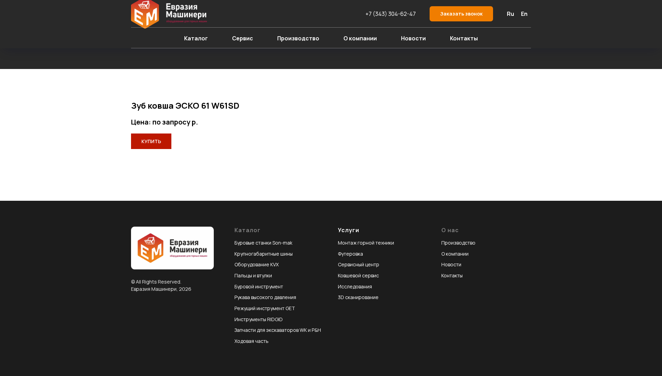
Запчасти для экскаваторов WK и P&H (277, 330)
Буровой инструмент (258, 286)
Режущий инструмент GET (264, 308)
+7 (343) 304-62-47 (390, 14)
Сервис (242, 38)
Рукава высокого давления (265, 297)
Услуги (348, 230)
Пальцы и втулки (253, 275)
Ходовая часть (251, 341)
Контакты (464, 38)
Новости (413, 38)
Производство (298, 38)
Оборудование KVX (256, 264)
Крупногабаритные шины (263, 253)
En (524, 14)
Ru (510, 14)
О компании (360, 38)
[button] (461, 14)
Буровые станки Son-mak (263, 242)
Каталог (196, 38)
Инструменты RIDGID (258, 319)
